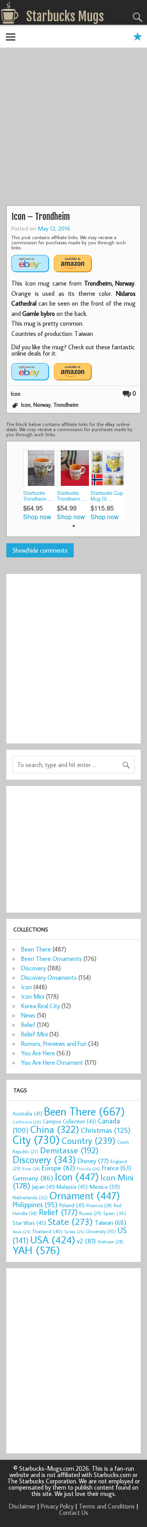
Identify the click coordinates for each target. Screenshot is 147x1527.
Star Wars (29, 1222)
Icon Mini (32, 996)
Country (89, 1140)
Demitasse (69, 1150)
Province (99, 1205)
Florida (88, 1168)
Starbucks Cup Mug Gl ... (107, 496)
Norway (42, 404)
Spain (114, 1213)
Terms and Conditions (107, 1506)
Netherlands (30, 1197)
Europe (58, 1167)
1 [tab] (74, 526)
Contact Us (73, 1512)
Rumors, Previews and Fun (54, 1044)
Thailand (47, 1231)
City (36, 1139)
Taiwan (110, 1222)
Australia (27, 1113)
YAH (36, 1250)
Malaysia (72, 1186)
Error (31, 1168)
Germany (33, 1177)
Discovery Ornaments (49, 977)
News (28, 1015)
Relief (28, 1025)
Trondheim (65, 404)
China (54, 1129)
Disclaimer (22, 1506)
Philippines (35, 1204)
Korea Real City (40, 1006)
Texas (22, 1231)
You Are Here (38, 1053)
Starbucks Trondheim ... (38, 496)
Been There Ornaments (51, 959)
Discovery (33, 968)
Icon (15, 393)
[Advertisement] (73, 127)
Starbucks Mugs (65, 16)
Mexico (104, 1186)
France (116, 1168)
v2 (86, 1240)
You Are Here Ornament (52, 1062)
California (27, 1122)
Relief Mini (34, 1034)
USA (52, 1239)
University (101, 1231)
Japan (43, 1186)
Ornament (84, 1195)
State (70, 1221)
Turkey (74, 1231)
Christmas (106, 1130)
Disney (93, 1160)
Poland (72, 1205)
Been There (36, 949)
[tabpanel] (40, 485)
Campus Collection (69, 1121)
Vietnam (110, 1242)
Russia (90, 1213)
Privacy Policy (57, 1506)
